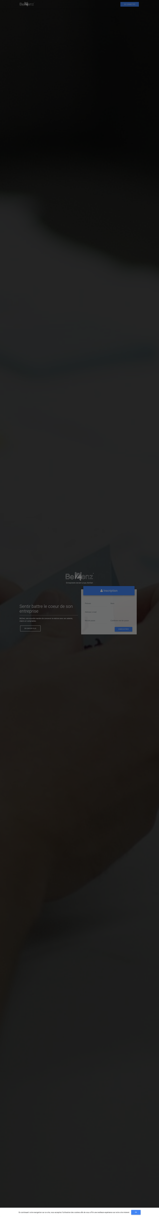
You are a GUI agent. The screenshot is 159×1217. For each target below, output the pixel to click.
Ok (136, 1212)
